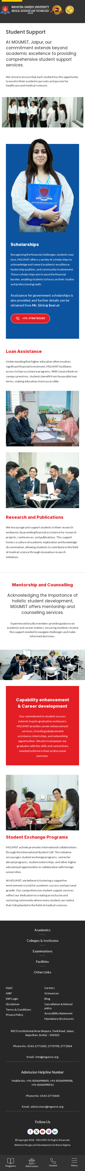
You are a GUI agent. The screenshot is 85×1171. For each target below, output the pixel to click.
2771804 (66, 1046)
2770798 (53, 1046)
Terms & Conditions (18, 1009)
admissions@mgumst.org (47, 1106)
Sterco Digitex (63, 1144)
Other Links (42, 972)
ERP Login (12, 998)
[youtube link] (43, 1131)
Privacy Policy (14, 1014)
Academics (42, 930)
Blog (47, 998)
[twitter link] (36, 1131)
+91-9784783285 (33, 318)
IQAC (9, 988)
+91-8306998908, (61, 1080)
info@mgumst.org (46, 1057)
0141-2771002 (37, 1046)
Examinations (42, 951)
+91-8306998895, (38, 1080)
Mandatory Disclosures (59, 1018)
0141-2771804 (49, 1096)
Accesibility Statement (58, 1013)
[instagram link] (49, 1131)
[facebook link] (30, 1131)
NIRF (9, 993)
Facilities (42, 961)
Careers (49, 988)
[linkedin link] (55, 1131)
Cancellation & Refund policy (58, 1006)
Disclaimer (13, 1004)
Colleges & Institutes (43, 940)
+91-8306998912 (42, 1084)
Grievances (51, 993)
